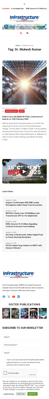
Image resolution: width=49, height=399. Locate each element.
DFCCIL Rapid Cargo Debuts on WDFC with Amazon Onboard (24, 246)
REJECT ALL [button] (20, 394)
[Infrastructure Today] (24, 18)
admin (24, 108)
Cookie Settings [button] (8, 394)
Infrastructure (11, 111)
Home (18, 45)
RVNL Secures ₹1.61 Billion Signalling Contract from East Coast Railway (21, 225)
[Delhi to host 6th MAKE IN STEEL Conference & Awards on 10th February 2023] (24, 83)
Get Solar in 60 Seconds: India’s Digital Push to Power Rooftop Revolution (24, 236)
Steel (22, 111)
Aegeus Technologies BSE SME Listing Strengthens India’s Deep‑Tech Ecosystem (24, 203)
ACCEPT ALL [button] (32, 394)
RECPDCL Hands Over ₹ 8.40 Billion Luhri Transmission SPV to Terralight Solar (23, 214)
